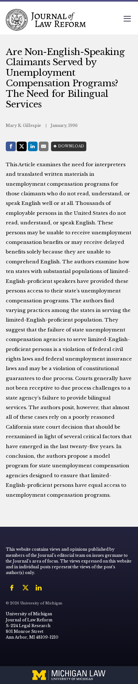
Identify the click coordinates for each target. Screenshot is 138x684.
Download (71, 146)
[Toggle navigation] (127, 19)
